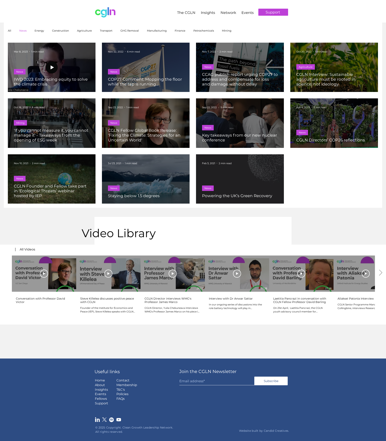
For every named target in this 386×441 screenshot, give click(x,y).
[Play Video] (44, 274)
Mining (226, 30)
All (9, 30)
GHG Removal (129, 30)
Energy (39, 30)
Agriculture (84, 30)
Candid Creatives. (276, 431)
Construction (60, 30)
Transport (106, 30)
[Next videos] (380, 273)
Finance (180, 30)
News (23, 30)
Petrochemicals (203, 30)
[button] (186, 10)
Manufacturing (157, 30)
